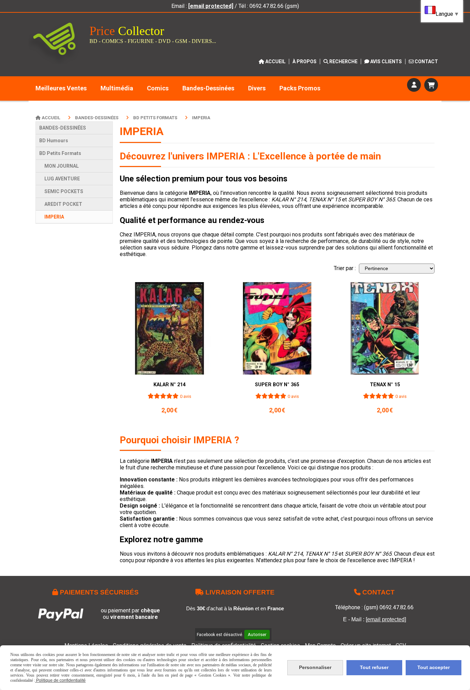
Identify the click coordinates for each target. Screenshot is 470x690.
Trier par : (345, 268)
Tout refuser (374, 667)
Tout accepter (433, 667)
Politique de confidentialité (60, 680)
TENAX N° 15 (385, 385)
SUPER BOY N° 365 (277, 385)
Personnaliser (315, 667)
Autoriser (257, 634)
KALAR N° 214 (169, 385)
